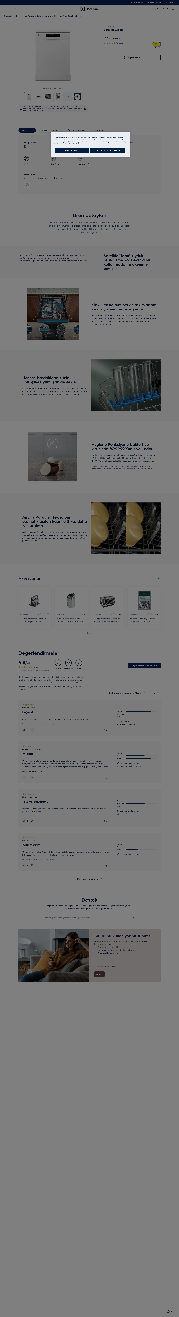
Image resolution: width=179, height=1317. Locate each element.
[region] (90, 144)
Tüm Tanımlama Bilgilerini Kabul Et (107, 150)
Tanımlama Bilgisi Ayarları (71, 150)
